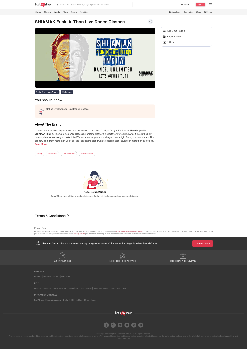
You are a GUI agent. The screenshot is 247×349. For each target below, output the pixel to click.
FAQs (124, 288)
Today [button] (39, 153)
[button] (93, 4)
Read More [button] (41, 144)
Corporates (188, 12)
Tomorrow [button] (52, 153)
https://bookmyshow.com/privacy (129, 231)
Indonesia (37, 276)
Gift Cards (208, 12)
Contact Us (47, 288)
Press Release (73, 288)
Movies (38, 12)
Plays (65, 12)
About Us (37, 288)
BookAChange (39, 300)
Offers (198, 12)
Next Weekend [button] (86, 153)
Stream (47, 12)
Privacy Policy (79, 234)
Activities (84, 12)
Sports (74, 12)
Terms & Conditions (100, 288)
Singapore (47, 276)
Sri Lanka (56, 276)
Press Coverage (86, 288)
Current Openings (59, 288)
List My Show (77, 300)
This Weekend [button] (69, 153)
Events (57, 12)
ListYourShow (174, 12)
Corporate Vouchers (53, 300)
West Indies (65, 276)
